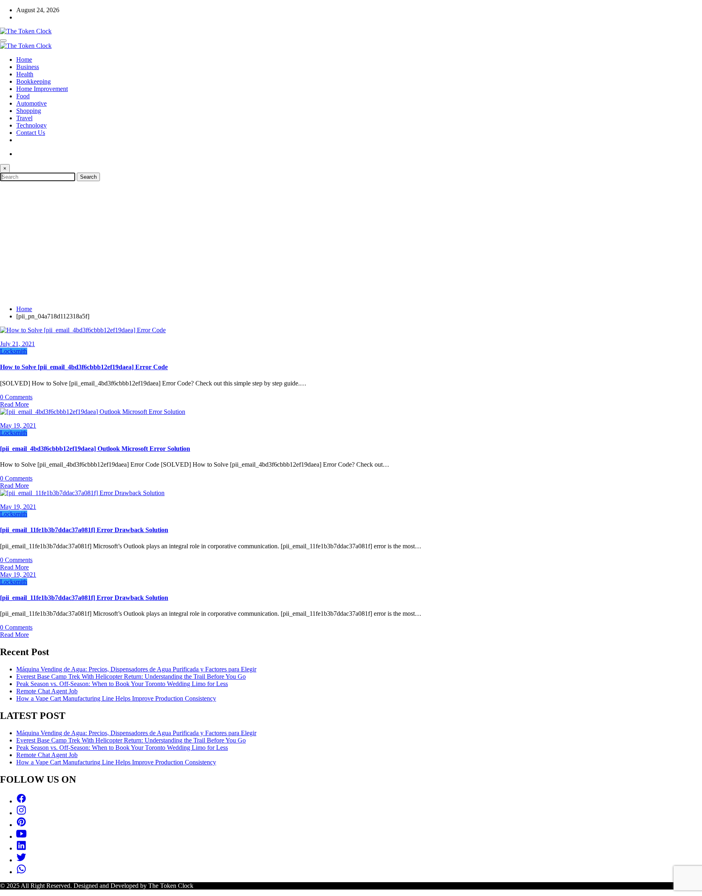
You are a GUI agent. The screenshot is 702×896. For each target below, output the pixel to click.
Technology (31, 125)
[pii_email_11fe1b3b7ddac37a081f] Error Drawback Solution (84, 529)
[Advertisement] (351, 242)
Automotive (31, 103)
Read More (14, 404)
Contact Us (30, 132)
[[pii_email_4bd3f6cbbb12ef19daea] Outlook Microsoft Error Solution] (92, 411)
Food (23, 96)
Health (24, 74)
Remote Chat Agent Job (47, 691)
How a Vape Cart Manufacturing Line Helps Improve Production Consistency (116, 698)
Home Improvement (42, 88)
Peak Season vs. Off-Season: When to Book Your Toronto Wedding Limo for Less (122, 683)
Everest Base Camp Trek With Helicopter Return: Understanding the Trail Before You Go (131, 676)
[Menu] (3, 40)
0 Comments (16, 397)
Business (27, 66)
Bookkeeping (33, 81)
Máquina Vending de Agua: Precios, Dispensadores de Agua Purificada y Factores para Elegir (136, 669)
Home (24, 59)
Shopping (28, 110)
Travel (24, 118)
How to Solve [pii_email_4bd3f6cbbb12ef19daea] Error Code (84, 367)
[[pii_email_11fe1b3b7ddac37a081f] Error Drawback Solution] (82, 492)
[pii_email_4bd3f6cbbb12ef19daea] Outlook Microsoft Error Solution (95, 448)
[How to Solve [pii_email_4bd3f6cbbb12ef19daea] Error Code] (83, 330)
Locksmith (13, 351)
